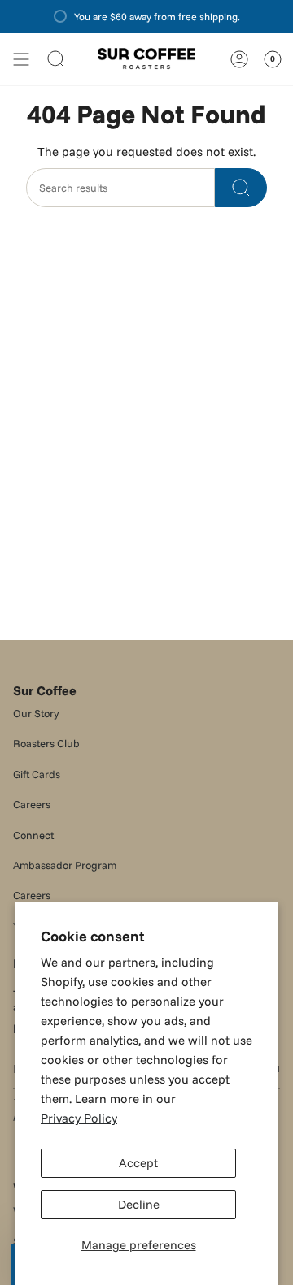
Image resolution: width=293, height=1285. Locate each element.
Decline (139, 1204)
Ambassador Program (64, 865)
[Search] (241, 187)
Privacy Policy (79, 1118)
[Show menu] (21, 59)
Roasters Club (46, 743)
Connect (33, 835)
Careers (31, 804)
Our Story (36, 713)
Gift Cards (36, 774)
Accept (138, 1162)
